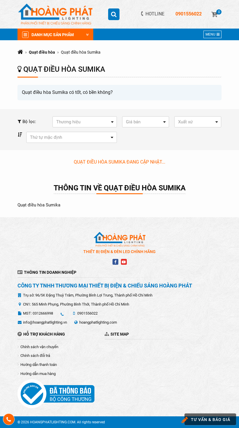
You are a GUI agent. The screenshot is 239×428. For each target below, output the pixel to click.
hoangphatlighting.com (98, 322)
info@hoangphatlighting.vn (45, 322)
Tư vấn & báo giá (210, 419)
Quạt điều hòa (42, 52)
